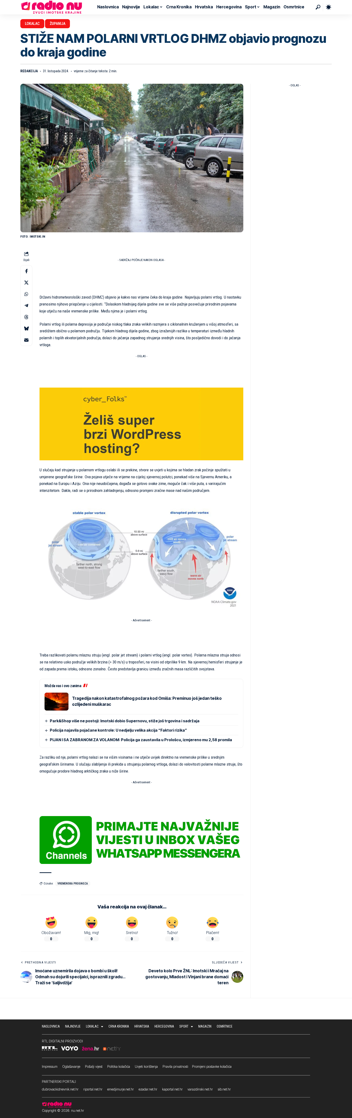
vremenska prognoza (72, 883)
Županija (57, 23)
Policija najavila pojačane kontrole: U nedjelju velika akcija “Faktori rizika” (118, 730)
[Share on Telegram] (26, 305)
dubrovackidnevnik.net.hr (60, 1089)
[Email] (26, 340)
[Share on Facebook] (26, 271)
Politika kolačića (118, 1066)
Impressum (49, 1066)
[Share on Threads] (26, 317)
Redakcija (29, 71)
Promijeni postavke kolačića (212, 1066)
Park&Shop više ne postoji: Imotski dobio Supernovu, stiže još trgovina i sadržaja (124, 720)
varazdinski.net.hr (200, 1089)
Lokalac (32, 23)
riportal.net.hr (92, 1089)
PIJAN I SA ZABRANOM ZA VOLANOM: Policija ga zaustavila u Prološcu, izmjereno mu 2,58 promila (141, 739)
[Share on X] (26, 282)
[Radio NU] (51, 7)
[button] (318, 7)
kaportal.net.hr (172, 1089)
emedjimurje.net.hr (120, 1089)
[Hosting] (141, 423)
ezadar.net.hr (148, 1089)
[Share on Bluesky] (26, 328)
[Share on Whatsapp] (26, 294)
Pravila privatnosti (175, 1066)
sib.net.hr (224, 1089)
